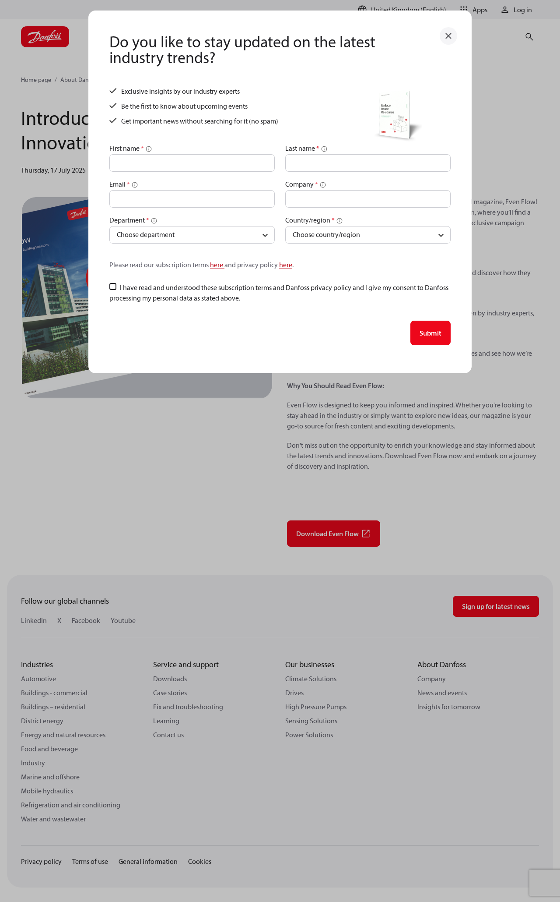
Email (119, 184)
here (217, 264)
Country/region (310, 220)
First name (126, 148)
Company (301, 184)
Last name (302, 148)
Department (129, 220)
